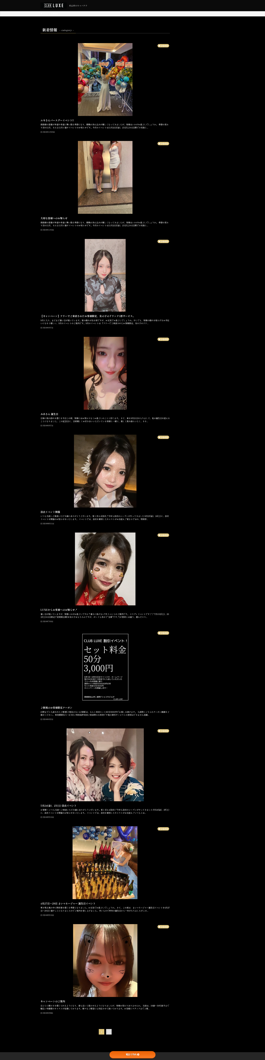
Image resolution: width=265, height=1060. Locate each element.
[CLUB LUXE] (53, 5)
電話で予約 (131, 1054)
